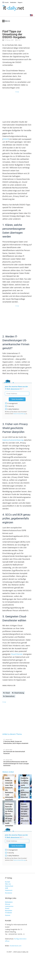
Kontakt (7, 882)
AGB (6, 888)
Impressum (8, 890)
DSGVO (6, 139)
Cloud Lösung (19, 693)
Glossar (7, 904)
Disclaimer (8, 893)
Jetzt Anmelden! (18, 399)
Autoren (7, 915)
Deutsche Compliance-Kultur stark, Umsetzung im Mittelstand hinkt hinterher (25, 787)
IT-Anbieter (8, 913)
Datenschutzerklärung (19, 413)
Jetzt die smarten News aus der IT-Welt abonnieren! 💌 (16, 388)
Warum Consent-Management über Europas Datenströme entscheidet (25, 813)
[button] (6, 21)
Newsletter (8, 910)
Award (7, 908)
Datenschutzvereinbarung (12, 440)
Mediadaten (9, 902)
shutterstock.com (15, 946)
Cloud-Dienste (16, 654)
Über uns (8, 884)
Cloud (7, 693)
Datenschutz (9, 696)
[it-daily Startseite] (16, 8)
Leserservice (9, 906)
